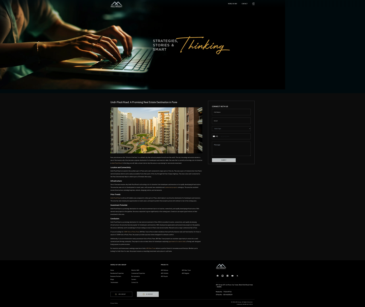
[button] (215, 136)
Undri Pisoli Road (117, 163)
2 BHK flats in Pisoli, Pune (131, 232)
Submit (223, 160)
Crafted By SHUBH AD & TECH (245, 304)
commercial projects (171, 187)
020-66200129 (227, 294)
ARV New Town (150, 248)
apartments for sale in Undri (177, 241)
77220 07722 (227, 292)
